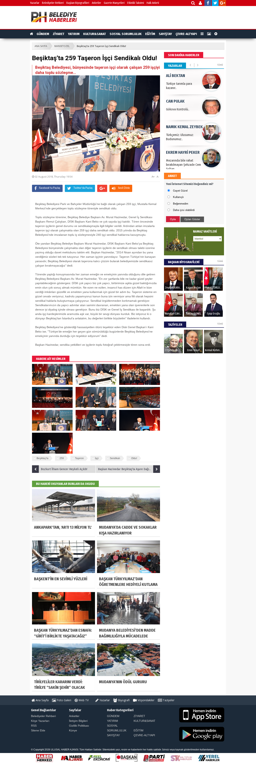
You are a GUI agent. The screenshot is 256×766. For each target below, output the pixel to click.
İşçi (97, 458)
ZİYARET (58, 34)
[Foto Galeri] (209, 34)
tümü (220, 64)
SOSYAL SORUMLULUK (126, 34)
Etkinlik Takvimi (135, 3)
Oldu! (134, 458)
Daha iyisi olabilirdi (184, 210)
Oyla (173, 219)
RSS (34, 725)
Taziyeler (168, 700)
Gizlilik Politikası (79, 725)
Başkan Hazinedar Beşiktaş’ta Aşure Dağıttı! (125, 469)
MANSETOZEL (62, 46)
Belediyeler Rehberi (53, 3)
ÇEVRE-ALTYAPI (186, 34)
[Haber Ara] (193, 3)
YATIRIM (74, 34)
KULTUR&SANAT (94, 34)
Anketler (96, 3)
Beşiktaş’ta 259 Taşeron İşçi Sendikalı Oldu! (101, 46)
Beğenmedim (180, 203)
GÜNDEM (43, 34)
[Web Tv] (215, 34)
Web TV (83, 700)
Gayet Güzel (180, 190)
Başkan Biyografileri (77, 3)
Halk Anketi (153, 3)
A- (158, 176)
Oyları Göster (192, 219)
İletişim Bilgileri (78, 720)
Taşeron (79, 458)
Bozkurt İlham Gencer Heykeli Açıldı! (64, 469)
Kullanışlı (178, 197)
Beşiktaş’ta (42, 458)
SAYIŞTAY (165, 34)
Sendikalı (115, 458)
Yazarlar (34, 3)
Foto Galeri (63, 700)
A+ (153, 176)
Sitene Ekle (38, 730)
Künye (73, 730)
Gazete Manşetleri (114, 3)
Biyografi (123, 700)
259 (62, 458)
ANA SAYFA (41, 46)
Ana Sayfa (42, 700)
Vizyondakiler (145, 700)
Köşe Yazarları (40, 720)
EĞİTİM (150, 34)
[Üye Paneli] (200, 3)
